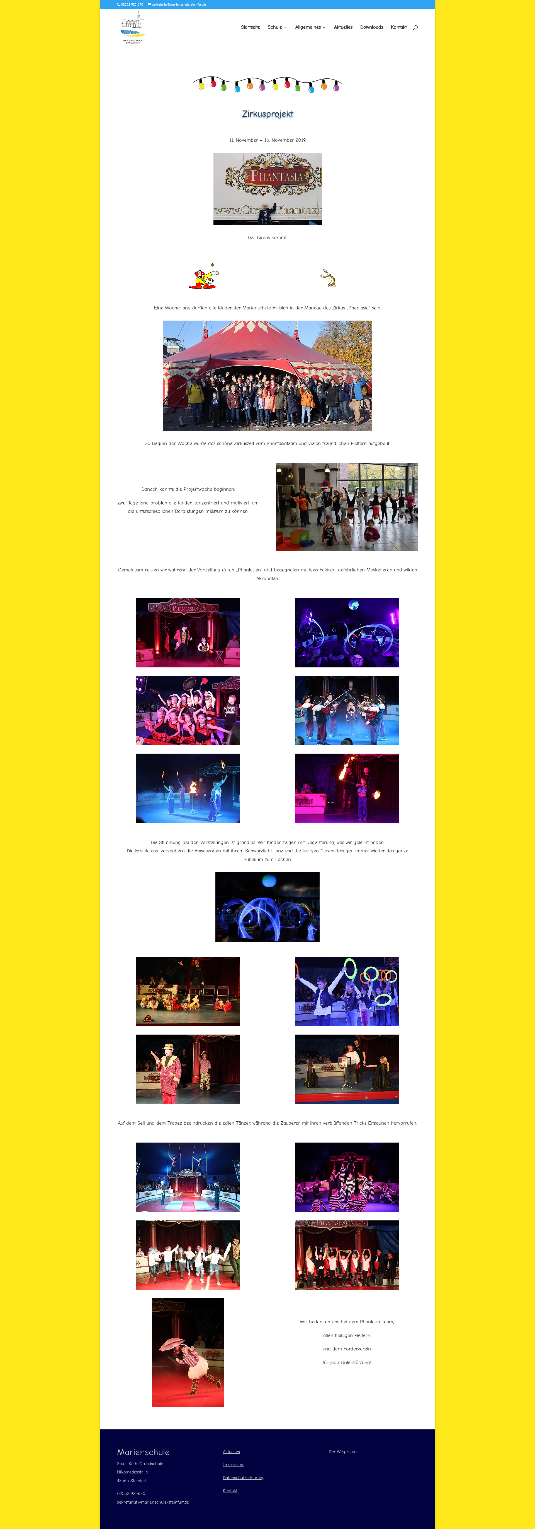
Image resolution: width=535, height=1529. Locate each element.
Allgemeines (308, 27)
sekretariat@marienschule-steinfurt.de (153, 1502)
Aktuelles (343, 27)
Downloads (371, 27)
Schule (275, 27)
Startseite (250, 27)
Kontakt (399, 27)
